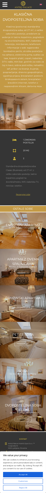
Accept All (23, 475)
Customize (23, 481)
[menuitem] (41, 4)
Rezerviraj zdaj (23, 194)
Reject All (23, 488)
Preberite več (23, 234)
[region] (23, 472)
